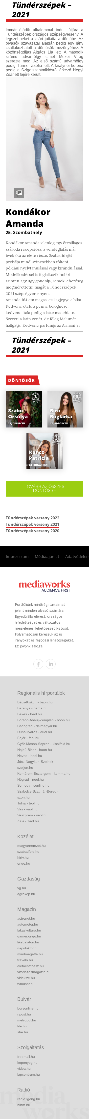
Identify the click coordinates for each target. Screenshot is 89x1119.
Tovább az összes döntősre (44, 488)
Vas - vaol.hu (27, 809)
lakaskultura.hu (29, 930)
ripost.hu (24, 1014)
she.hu (22, 1032)
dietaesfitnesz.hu (30, 966)
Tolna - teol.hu (28, 803)
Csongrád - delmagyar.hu (37, 726)
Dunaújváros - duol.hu (34, 732)
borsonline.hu (28, 1008)
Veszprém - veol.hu (32, 815)
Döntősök (21, 380)
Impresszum (17, 556)
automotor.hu (27, 924)
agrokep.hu (26, 894)
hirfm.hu (23, 1105)
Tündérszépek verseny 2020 (32, 530)
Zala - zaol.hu (28, 821)
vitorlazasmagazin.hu (33, 972)
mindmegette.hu (30, 954)
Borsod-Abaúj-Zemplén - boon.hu (43, 720)
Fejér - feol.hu (28, 738)
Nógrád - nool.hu (30, 779)
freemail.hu (26, 1057)
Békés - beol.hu (29, 714)
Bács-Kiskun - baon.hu (35, 702)
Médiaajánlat (47, 556)
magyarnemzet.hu (31, 846)
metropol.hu (26, 1020)
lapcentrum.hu (28, 1074)
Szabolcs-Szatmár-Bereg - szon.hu (38, 794)
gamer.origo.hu (29, 936)
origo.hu (23, 863)
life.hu (22, 1026)
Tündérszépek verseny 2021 (32, 524)
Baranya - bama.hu (32, 708)
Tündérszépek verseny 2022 (32, 518)
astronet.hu (26, 918)
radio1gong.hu (28, 1099)
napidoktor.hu (28, 948)
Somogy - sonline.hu (33, 785)
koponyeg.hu (27, 1063)
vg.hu (21, 888)
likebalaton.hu (28, 942)
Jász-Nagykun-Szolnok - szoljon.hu (36, 765)
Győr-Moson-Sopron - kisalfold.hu (43, 744)
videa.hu (24, 1068)
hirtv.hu (23, 857)
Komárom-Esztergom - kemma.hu (43, 773)
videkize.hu (26, 978)
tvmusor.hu (26, 984)
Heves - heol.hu (29, 756)
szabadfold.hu (28, 851)
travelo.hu (25, 960)
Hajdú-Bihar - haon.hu (34, 750)
